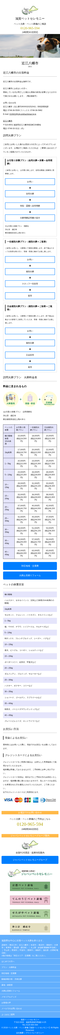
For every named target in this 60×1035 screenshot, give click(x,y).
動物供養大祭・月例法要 (12, 979)
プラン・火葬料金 (9, 967)
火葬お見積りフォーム (30, 575)
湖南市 (38, 950)
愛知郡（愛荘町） (21, 948)
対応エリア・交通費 (22, 956)
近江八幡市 (7, 121)
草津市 (8, 948)
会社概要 (20, 1033)
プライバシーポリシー (34, 1033)
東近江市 (13, 945)
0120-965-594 (30, 28)
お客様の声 (6, 1003)
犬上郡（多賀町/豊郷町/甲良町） (44, 948)
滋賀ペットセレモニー (30, 18)
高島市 (49, 945)
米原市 (33, 945)
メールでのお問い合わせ (12, 1008)
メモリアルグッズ (9, 997)
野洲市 (14, 950)
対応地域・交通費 (30, 566)
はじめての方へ (8, 961)
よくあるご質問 (8, 1014)
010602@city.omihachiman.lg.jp (22, 114)
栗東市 (30, 950)
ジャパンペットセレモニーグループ (30, 859)
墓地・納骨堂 (7, 985)
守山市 (6, 950)
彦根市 (4, 945)
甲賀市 (22, 950)
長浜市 (41, 945)
